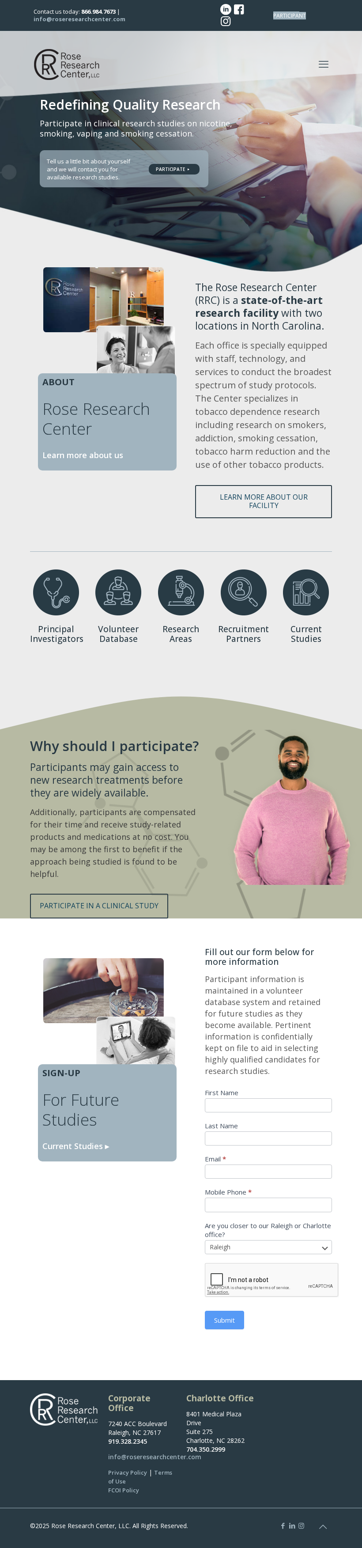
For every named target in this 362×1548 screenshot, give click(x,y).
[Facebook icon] (282, 1525)
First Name (221, 1092)
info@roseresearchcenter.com (79, 19)
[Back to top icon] (322, 1527)
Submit (224, 1320)
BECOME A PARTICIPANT (289, 15)
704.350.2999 (205, 1449)
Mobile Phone (228, 1192)
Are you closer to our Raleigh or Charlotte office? (268, 1230)
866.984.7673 (98, 11)
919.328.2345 (127, 1441)
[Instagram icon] (301, 1525)
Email (215, 1158)
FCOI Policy (123, 1490)
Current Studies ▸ (75, 1146)
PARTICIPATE (171, 169)
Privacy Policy (127, 1472)
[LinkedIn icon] (292, 1525)
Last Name (221, 1125)
